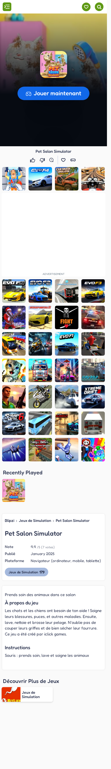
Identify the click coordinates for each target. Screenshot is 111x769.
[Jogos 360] (34, 7)
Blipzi (9, 520)
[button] (53, 64)
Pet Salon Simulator (73, 520)
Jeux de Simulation (35, 520)
